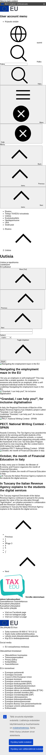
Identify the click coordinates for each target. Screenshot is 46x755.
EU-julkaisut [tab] (5, 267)
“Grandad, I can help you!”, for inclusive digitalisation (21, 400)
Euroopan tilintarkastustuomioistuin (20, 686)
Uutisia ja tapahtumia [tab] (9, 262)
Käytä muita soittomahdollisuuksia (20, 634)
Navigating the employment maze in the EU (19, 371)
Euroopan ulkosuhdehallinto (17, 688)
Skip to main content (9, 1)
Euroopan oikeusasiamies (16, 697)
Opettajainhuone (12, 220)
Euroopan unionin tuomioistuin (18, 681)
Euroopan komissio (13, 679)
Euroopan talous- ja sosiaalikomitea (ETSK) (24, 690)
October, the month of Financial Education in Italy (22, 457)
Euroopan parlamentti (14, 672)
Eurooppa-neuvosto (13, 675)
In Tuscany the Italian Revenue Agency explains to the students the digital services (22, 487)
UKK (7, 223)
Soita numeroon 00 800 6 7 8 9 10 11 (21, 632)
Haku (39, 62)
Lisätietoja (22, 448)
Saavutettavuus (11, 664)
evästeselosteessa (21, 728)
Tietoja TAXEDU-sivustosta (17, 214)
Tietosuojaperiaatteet (14, 657)
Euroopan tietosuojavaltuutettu (18, 699)
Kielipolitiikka (11, 662)
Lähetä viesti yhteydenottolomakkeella (21, 636)
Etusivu (8, 211)
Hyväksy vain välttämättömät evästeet (27, 749)
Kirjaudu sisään (12, 22)
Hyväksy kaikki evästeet (21, 742)
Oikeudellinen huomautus (16, 655)
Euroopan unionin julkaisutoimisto (19, 706)
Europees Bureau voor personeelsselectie (23, 704)
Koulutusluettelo (12, 218)
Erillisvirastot (10, 708)
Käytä (3, 361)
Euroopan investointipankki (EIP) (19, 695)
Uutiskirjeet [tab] (5, 265)
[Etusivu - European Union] (9, 11)
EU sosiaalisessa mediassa (17, 647)
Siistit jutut (9, 225)
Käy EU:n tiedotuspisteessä (17, 638)
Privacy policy (11, 660)
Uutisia (8, 216)
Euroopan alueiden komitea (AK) (19, 693)
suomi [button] (39, 43)
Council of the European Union (18, 677)
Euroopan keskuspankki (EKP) (18, 684)
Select (3, 335)
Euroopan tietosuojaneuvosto (17, 701)
